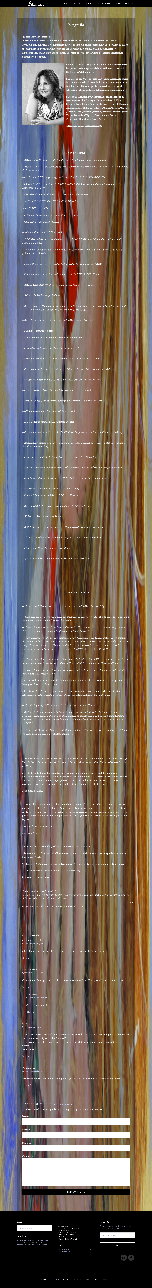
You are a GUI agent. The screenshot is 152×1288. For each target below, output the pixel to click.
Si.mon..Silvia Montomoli (35, 3)
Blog (118, 3)
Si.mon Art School (104, 3)
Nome (26, 1116)
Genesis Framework (86, 1283)
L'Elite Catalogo (64, 1237)
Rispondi (27, 958)
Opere (88, 3)
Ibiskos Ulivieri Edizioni (66, 1235)
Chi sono (77, 3)
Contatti (129, 3)
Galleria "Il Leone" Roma (67, 1233)
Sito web (26, 1143)
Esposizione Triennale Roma (68, 1228)
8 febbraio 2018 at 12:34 (31, 1027)
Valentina (46, 1104)
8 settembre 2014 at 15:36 (32, 943)
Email (26, 1129)
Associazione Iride (64, 1226)
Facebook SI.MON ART (66, 1230)
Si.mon (29, 994)
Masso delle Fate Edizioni (67, 1239)
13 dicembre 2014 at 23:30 (32, 972)
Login (109, 1283)
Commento (28, 1156)
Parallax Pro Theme (64, 1283)
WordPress (100, 1283)
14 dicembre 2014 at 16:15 (36, 997)
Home (66, 3)
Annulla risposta (64, 1103)
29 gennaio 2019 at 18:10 (32, 1071)
